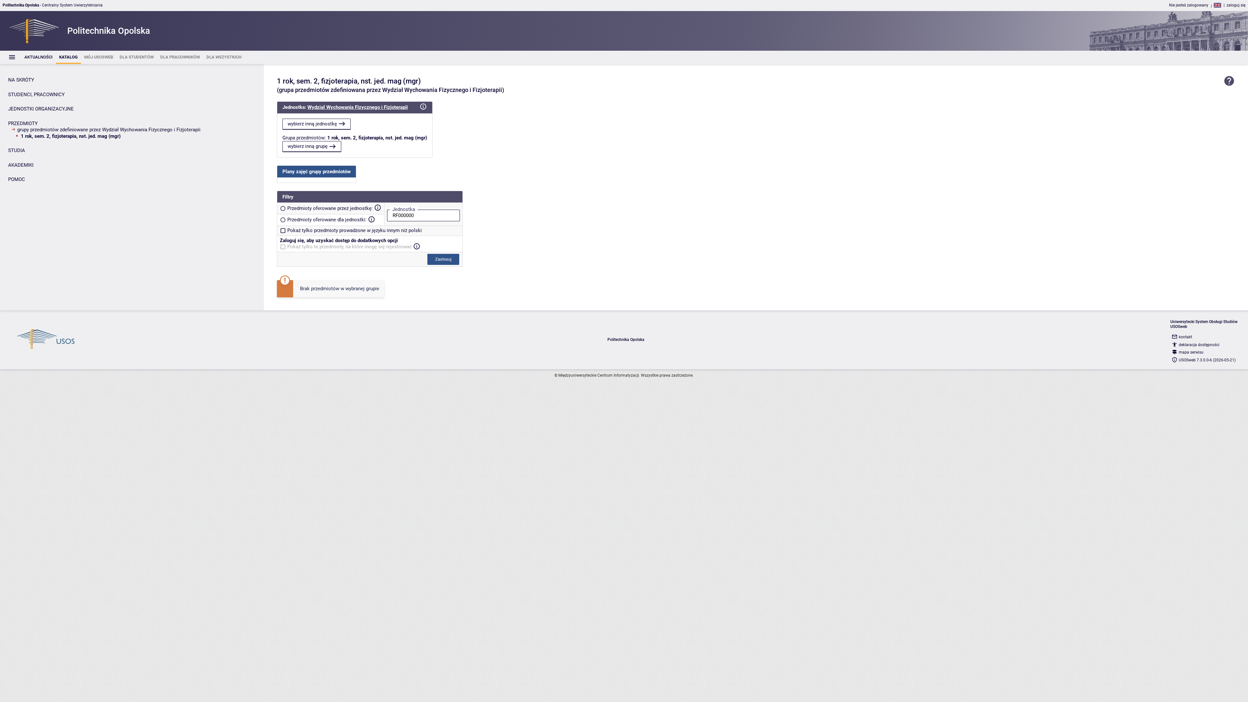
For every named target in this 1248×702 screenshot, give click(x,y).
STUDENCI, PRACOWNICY (36, 95)
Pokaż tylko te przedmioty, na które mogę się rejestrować (349, 247)
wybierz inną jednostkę (312, 124)
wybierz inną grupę (308, 146)
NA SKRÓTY (21, 80)
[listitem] (38, 57)
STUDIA (16, 150)
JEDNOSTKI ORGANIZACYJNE (41, 109)
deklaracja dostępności (1199, 345)
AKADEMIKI (20, 165)
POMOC (16, 179)
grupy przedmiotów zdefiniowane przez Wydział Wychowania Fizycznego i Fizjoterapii (109, 130)
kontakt (1185, 337)
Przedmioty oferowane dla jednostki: (327, 220)
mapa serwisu (1191, 352)
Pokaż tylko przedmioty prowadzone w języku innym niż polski (354, 230)
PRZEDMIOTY (23, 123)
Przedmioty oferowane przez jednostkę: (330, 208)
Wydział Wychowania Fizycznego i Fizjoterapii (357, 107)
